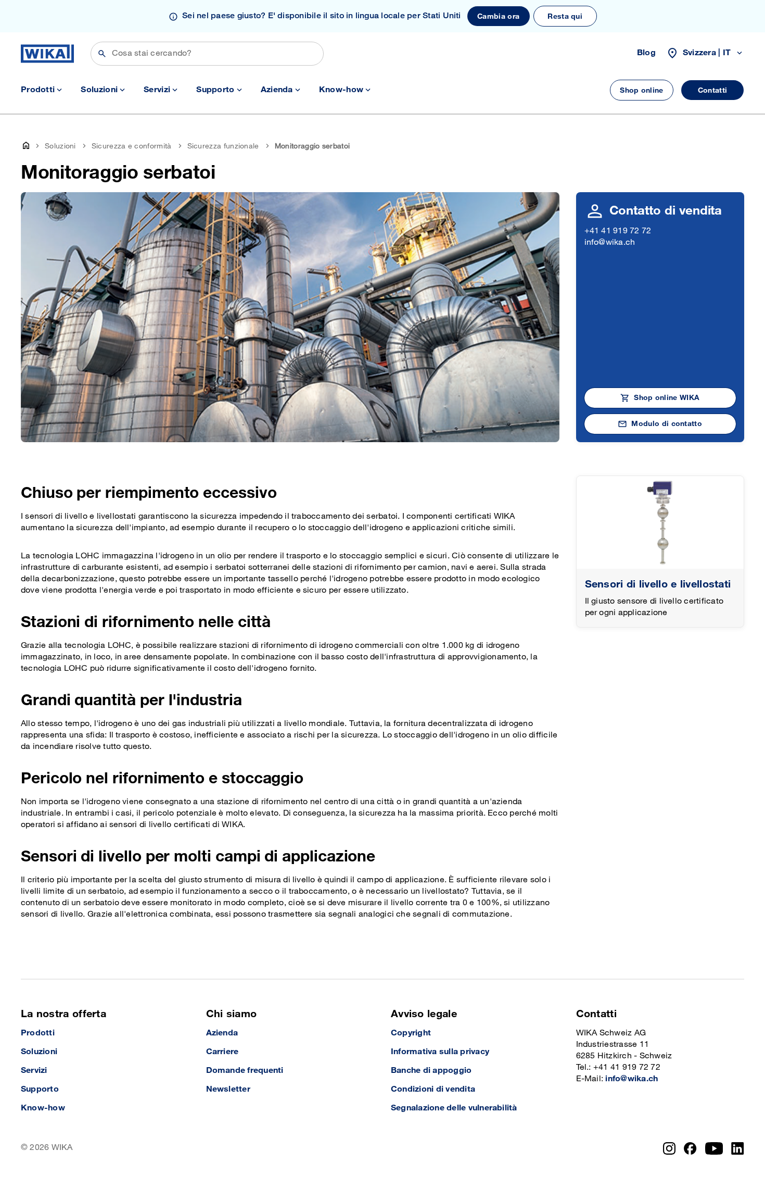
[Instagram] (669, 1148)
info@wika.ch (609, 242)
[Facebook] (690, 1148)
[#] (660, 522)
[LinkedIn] (737, 1148)
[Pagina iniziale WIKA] (47, 54)
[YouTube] (714, 1148)
